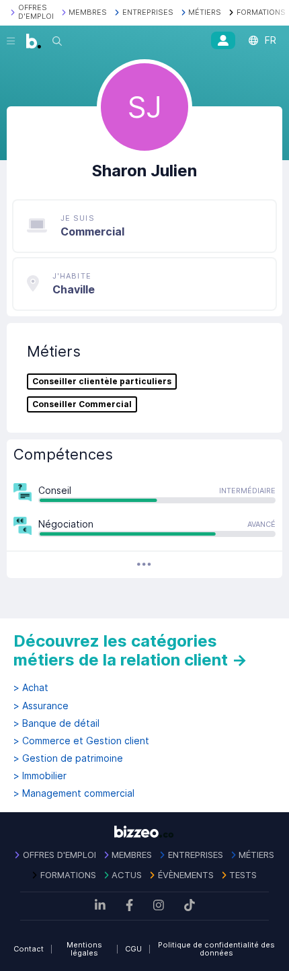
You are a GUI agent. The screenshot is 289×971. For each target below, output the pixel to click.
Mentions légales (84, 949)
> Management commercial (73, 793)
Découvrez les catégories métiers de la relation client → (130, 650)
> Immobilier (40, 775)
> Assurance (41, 705)
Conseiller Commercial (82, 404)
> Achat (30, 687)
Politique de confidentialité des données (216, 949)
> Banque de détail (56, 723)
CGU (133, 949)
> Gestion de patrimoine (68, 758)
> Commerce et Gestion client (81, 740)
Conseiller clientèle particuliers (101, 381)
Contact (28, 949)
